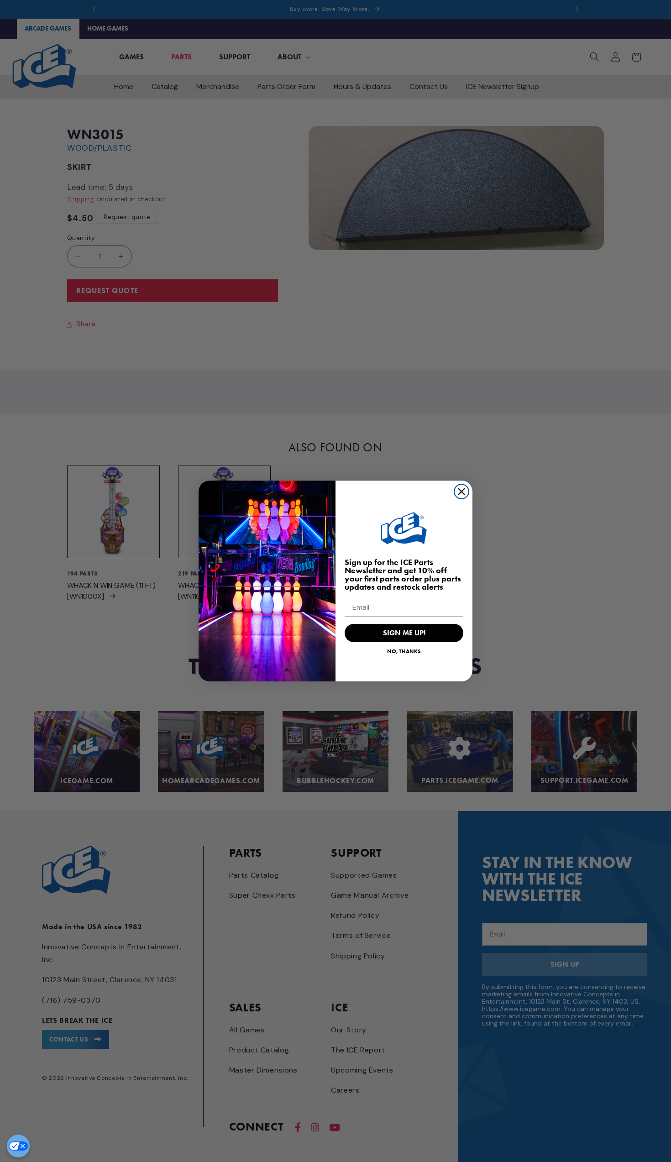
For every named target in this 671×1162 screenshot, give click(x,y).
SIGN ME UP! (404, 632)
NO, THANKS (404, 651)
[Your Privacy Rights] (18, 1146)
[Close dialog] (461, 491)
